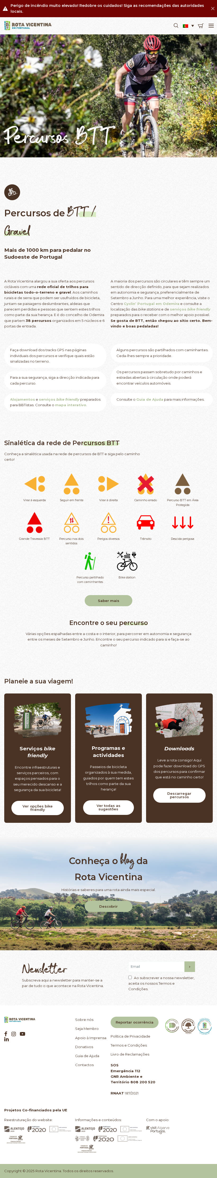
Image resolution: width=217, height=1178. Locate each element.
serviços (47, 399)
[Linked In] (6, 1039)
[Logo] (28, 25)
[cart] (201, 25)
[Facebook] (5, 1034)
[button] (176, 25)
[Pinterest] (22, 1034)
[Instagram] (13, 1034)
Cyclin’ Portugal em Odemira (151, 304)
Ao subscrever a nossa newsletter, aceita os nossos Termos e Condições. (161, 983)
